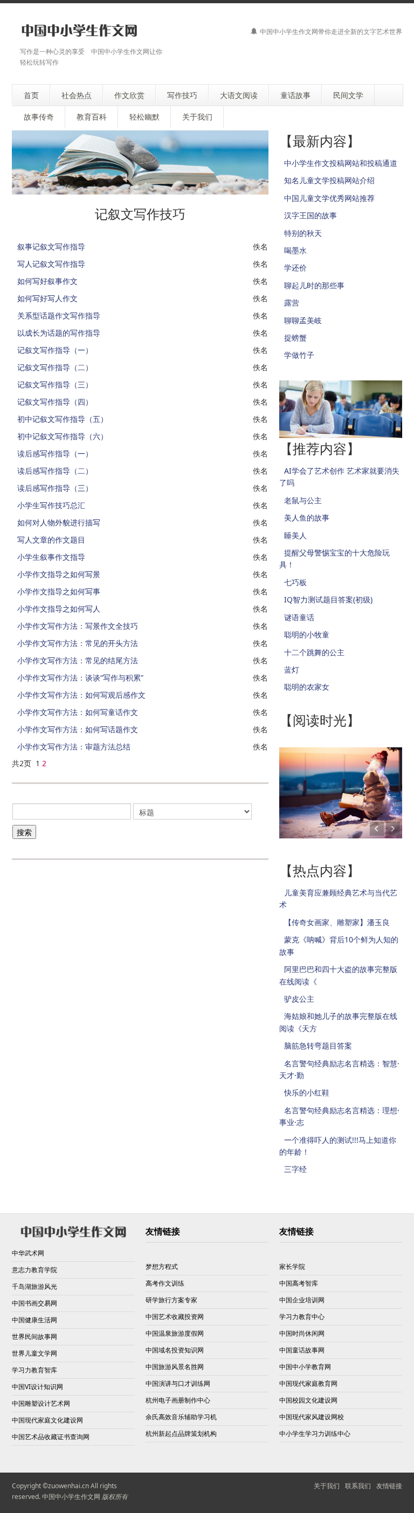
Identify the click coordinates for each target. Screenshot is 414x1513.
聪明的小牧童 (306, 634)
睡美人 (295, 535)
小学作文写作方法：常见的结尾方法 (77, 660)
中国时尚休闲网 (302, 1333)
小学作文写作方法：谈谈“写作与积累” (80, 677)
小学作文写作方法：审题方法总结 (73, 746)
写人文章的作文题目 (51, 540)
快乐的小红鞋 (306, 1092)
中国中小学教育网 (305, 1366)
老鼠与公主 (303, 500)
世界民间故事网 (34, 1336)
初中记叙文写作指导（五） (62, 419)
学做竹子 (299, 355)
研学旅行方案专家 (171, 1299)
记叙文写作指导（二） (55, 367)
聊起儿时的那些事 (314, 285)
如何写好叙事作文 (47, 281)
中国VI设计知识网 (37, 1386)
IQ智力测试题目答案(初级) (328, 599)
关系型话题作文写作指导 (58, 315)
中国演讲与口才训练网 (178, 1383)
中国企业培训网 (302, 1299)
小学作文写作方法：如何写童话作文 (77, 712)
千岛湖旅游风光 (34, 1286)
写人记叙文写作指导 (51, 264)
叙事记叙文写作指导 (51, 246)
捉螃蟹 (295, 337)
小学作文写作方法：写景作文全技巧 (77, 626)
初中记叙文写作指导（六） (62, 436)
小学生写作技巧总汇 (51, 505)
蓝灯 (291, 669)
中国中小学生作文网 (71, 1496)
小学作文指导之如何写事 (58, 591)
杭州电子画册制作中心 (178, 1400)
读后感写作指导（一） (55, 453)
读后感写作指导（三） (55, 488)
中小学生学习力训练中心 (314, 1433)
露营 (291, 302)
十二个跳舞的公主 (314, 652)
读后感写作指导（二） (55, 471)
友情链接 (389, 1485)
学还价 (295, 267)
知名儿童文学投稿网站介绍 (329, 180)
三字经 (295, 1169)
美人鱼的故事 (306, 517)
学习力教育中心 (302, 1316)
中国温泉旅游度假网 (175, 1333)
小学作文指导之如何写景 (58, 574)
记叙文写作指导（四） (55, 402)
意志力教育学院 (34, 1269)
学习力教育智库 (34, 1370)
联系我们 (358, 1485)
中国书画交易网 (34, 1303)
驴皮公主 (299, 999)
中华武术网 (28, 1253)
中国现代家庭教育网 (308, 1383)
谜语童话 (299, 617)
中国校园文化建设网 (308, 1400)
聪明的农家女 (306, 687)
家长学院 (292, 1266)
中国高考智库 (298, 1283)
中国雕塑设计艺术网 (41, 1403)
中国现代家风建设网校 (311, 1416)
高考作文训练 (165, 1283)
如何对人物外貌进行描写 (58, 522)
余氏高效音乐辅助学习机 (181, 1416)
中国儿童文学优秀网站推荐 (329, 198)
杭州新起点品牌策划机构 (181, 1433)
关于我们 (327, 1485)
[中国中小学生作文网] (79, 31)
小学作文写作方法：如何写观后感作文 (81, 695)
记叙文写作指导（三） (55, 384)
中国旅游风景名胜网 (175, 1366)
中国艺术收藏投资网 (175, 1316)
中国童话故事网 (302, 1350)
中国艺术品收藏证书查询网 (50, 1436)
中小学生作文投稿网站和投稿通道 (340, 163)
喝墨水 (295, 250)
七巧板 (295, 582)
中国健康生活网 (34, 1319)
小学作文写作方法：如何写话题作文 (77, 729)
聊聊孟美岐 (303, 320)
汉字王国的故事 (310, 215)
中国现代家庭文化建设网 (47, 1420)
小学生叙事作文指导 (51, 557)
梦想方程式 (162, 1266)
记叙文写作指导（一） (55, 350)
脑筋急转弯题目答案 (318, 1045)
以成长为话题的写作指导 (58, 333)
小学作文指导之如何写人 (58, 608)
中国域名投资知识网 (175, 1350)
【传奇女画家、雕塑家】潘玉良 (337, 922)
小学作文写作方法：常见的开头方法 (77, 643)
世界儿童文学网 (34, 1353)
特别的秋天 (303, 233)
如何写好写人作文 (47, 298)
